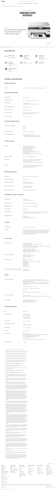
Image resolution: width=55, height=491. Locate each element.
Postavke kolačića (49, 484)
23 (28, 264)
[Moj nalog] (53, 1)
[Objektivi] (25, 3)
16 (33, 255)
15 (30, 254)
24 (28, 269)
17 (30, 256)
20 (40, 261)
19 (26, 260)
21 (27, 262)
